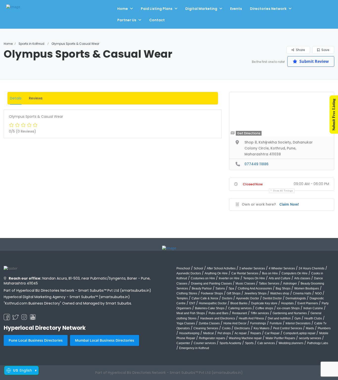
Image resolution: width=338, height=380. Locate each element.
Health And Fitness (251, 318)
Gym (297, 318)
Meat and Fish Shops (190, 313)
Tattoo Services (269, 283)
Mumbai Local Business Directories (104, 340)
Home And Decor (234, 323)
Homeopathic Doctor (213, 303)
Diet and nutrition (279, 318)
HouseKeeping (189, 333)
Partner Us (126, 20)
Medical (208, 333)
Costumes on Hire (203, 278)
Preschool (183, 268)
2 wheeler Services (252, 268)
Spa (231, 288)
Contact (157, 20)
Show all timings (283, 190)
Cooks (226, 328)
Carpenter (183, 343)
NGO (318, 293)
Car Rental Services (244, 273)
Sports (249, 343)
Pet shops (224, 333)
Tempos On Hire (254, 278)
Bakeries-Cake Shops (209, 308)
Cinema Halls (302, 293)
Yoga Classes (185, 323)
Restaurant (239, 313)
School (198, 268)
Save (325, 50)
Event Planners (307, 303)
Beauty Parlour (202, 288)
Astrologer (290, 283)
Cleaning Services (205, 328)
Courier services (205, 343)
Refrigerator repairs (212, 338)
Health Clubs (313, 318)
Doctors (227, 298)
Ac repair (241, 333)
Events (236, 8)
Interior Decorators (298, 323)
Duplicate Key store (264, 303)
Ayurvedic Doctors (188, 273)
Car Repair (272, 333)
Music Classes (245, 283)
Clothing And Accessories (255, 288)
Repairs (255, 333)
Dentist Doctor (272, 298)
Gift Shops (234, 293)
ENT (192, 303)
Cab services (266, 343)
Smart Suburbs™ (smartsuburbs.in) (100, 296)
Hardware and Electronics (217, 318)
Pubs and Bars (218, 313)
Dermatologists (296, 298)
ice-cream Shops (288, 308)
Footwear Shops (212, 293)
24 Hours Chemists (311, 268)
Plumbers (324, 328)
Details (16, 98)
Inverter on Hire (229, 278)
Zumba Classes (209, 323)
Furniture (276, 323)
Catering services (240, 308)
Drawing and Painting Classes (211, 283)
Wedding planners (291, 343)
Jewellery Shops (255, 293)
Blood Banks (238, 303)
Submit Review (313, 61)
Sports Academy (230, 343)
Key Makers (261, 328)
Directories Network (268, 8)
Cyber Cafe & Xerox (205, 298)
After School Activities (221, 268)
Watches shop (279, 293)
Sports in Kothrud (31, 44)
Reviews (36, 98)
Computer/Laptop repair (299, 333)
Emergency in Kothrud (194, 348)
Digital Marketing (201, 8)
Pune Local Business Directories (36, 340)
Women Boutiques (306, 288)
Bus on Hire (270, 273)
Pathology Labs (317, 343)
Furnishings (258, 323)
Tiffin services (260, 313)
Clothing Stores (186, 293)
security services (310, 338)
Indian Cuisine (313, 308)
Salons (220, 288)
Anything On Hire (216, 273)
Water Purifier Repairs (280, 338)
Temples (182, 298)
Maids (310, 328)
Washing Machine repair (245, 338)
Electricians (242, 328)
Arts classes (302, 278)
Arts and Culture (279, 278)
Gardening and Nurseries (290, 313)
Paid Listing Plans (156, 8)
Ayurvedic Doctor (247, 298)
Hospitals (287, 303)
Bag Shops (283, 288)
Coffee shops (264, 308)
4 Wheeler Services (282, 268)
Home (122, 8)
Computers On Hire (295, 273)
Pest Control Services (287, 328)
